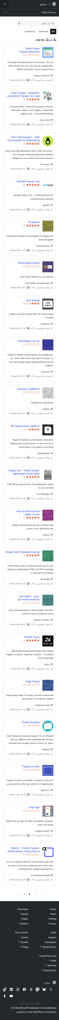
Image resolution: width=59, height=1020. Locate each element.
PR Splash (34, 222)
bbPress (50, 965)
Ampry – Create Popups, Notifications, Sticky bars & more (24, 850)
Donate (23, 942)
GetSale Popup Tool (28, 181)
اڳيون (18, 894)
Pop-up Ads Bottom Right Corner (28, 513)
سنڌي (47, 982)
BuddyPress (48, 970)
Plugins (24, 918)
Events (24, 937)
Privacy (52, 923)
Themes (24, 914)
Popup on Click (31, 766)
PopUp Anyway (31, 722)
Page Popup (33, 681)
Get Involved (21, 932)
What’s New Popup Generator (30, 50)
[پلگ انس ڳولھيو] (19, 23)
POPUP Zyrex (32, 637)
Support (52, 937)
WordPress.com (47, 956)
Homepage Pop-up (29, 341)
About (53, 909)
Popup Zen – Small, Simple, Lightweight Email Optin (24, 472)
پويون (40, 894)
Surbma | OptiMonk (28, 388)
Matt (52, 960)
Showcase (23, 909)
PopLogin (34, 807)
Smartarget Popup (29, 263)
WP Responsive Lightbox (25, 426)
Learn (53, 932)
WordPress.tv (48, 947)
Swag (24, 947)
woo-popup (33, 300)
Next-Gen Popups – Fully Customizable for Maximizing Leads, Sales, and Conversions (23, 139)
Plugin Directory (49, 12)
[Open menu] (4, 4)
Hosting (52, 918)
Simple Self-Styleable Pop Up (23, 552)
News (53, 914)
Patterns (23, 923)
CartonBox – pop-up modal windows (29, 598)
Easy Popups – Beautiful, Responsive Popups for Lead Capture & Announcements (23, 94)
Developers (50, 942)
